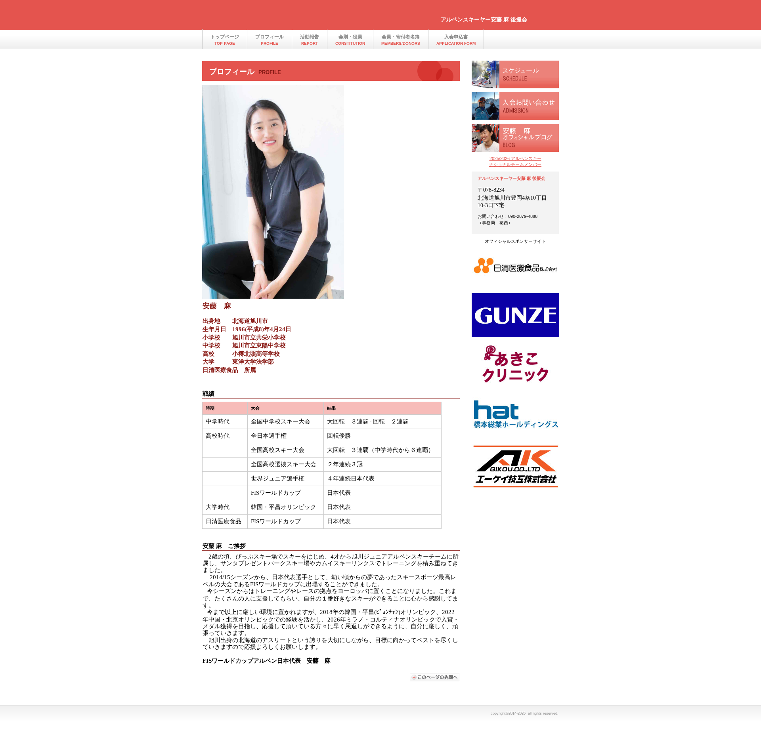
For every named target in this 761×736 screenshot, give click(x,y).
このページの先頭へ (435, 677)
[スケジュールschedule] (515, 74)
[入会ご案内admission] (515, 106)
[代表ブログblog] (515, 138)
